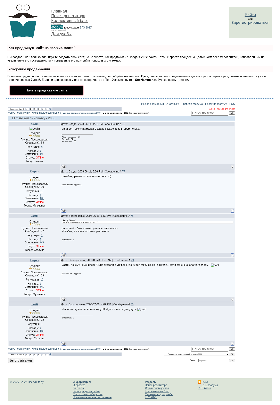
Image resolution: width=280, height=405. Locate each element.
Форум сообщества (157, 388)
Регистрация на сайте (86, 391)
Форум (57, 27)
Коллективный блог (69, 20)
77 (123, 171)
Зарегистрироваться (250, 22)
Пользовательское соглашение (92, 397)
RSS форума (210, 385)
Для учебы (61, 34)
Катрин (34, 171)
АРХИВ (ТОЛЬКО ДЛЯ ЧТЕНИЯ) (46, 113)
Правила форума (192, 103)
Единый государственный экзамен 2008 (81, 113)
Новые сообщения (152, 103)
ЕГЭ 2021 (151, 397)
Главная (59, 11)
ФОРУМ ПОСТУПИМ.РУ (19, 113)
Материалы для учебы (159, 394)
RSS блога (204, 388)
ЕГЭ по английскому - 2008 (115, 113)
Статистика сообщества (87, 394)
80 (132, 304)
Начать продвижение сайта (46, 90)
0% (42, 153)
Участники (172, 103)
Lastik (34, 215)
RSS (232, 103)
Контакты (78, 388)
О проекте (79, 385)
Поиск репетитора (68, 16)
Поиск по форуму (216, 103)
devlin (35, 123)
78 (132, 215)
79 (132, 260)
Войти (250, 15)
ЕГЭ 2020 (85, 27)
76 (123, 123)
